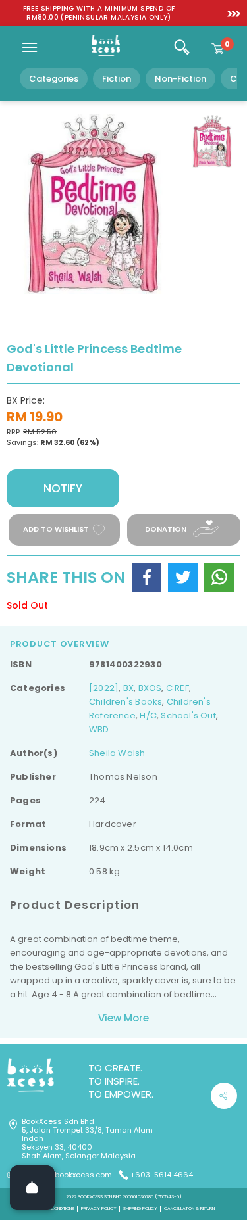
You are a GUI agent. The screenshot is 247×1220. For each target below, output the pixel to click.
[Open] (32, 1187)
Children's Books (125, 701)
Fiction (116, 78)
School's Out (188, 715)
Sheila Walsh (117, 753)
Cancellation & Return (189, 1208)
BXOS (150, 688)
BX (128, 688)
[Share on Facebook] (146, 577)
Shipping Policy (140, 1208)
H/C (148, 715)
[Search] (181, 47)
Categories (53, 78)
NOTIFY (62, 488)
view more (123, 1018)
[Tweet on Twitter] (183, 577)
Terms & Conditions (53, 1208)
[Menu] (29, 47)
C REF (177, 688)
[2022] (104, 688)
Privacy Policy (99, 1208)
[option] (99, 13)
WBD (99, 729)
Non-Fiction (180, 78)
